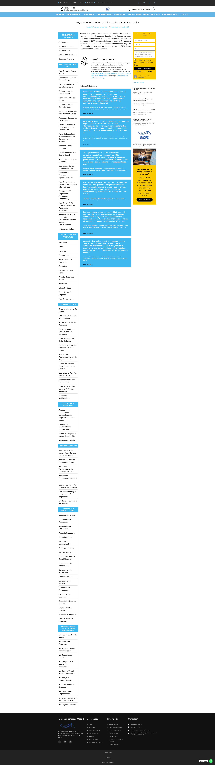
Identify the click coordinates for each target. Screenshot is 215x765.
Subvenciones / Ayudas (170, 14)
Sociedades (60, 14)
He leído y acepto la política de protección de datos (143, 62)
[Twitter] (144, 2)
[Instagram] (149, 2)
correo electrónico (122, 75)
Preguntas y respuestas (100, 27)
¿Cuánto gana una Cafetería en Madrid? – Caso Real (143, 99)
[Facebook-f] (138, 2)
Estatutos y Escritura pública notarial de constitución (142, 120)
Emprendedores (88, 14)
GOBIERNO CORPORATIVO (68, 446)
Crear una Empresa (73, 14)
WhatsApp (101, 78)
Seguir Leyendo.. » (88, 113)
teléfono (93, 78)
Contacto (184, 14)
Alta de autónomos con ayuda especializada (143, 14)
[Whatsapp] (211, 761)
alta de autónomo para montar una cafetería (144, 89)
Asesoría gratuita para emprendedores (111, 14)
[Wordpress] (154, 2)
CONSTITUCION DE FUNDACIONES (68, 404)
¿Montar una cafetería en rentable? (144, 110)
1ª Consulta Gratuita (144, 200)
